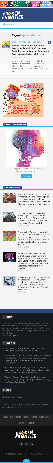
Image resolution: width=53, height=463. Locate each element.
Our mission (7, 335)
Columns (15, 42)
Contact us (22, 423)
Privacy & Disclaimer (39, 454)
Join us (16, 335)
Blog (11, 416)
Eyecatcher (22, 42)
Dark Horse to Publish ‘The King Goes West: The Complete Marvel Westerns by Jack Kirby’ (24, 349)
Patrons (31, 423)
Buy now (26, 176)
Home (6, 416)
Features (26, 416)
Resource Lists (44, 416)
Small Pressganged (34, 42)
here (19, 407)
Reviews (34, 416)
